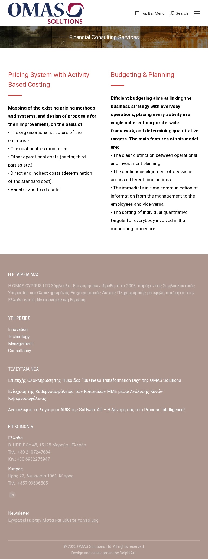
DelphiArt (128, 553)
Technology (19, 336)
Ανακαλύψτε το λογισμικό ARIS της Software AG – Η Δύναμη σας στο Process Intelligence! (96, 409)
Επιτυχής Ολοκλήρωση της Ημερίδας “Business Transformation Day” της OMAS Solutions (94, 380)
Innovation (18, 329)
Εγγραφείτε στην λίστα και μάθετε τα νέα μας (53, 520)
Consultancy (19, 350)
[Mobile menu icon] (196, 13)
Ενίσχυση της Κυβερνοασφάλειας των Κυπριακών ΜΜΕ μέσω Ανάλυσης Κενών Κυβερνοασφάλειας (85, 395)
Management (21, 343)
